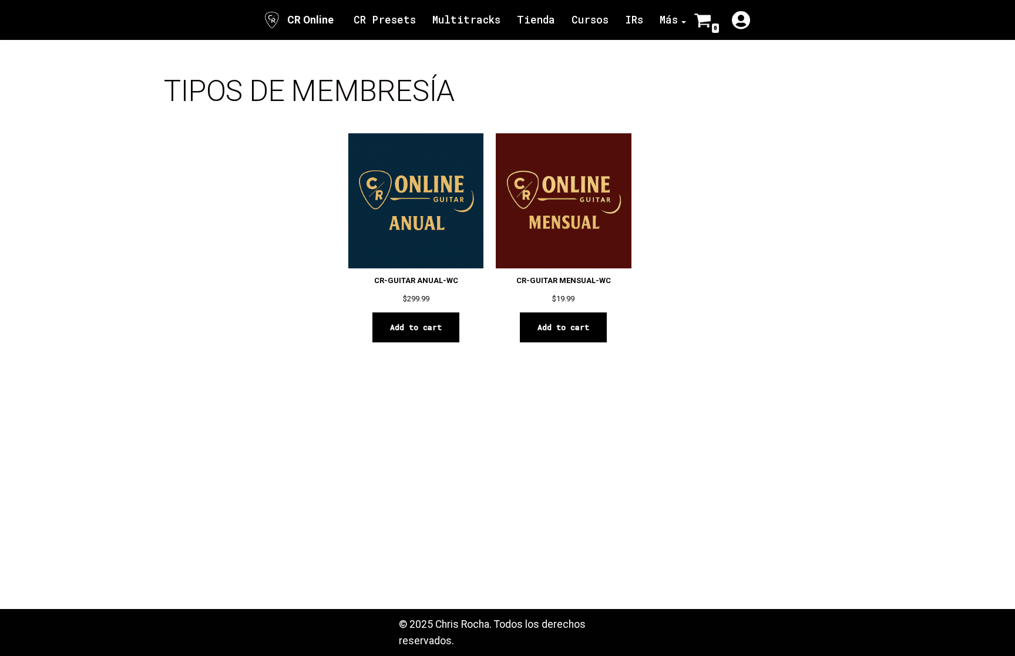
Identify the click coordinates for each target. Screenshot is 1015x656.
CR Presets (385, 19)
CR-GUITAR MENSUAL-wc (563, 280)
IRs (634, 19)
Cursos (590, 19)
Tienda (536, 19)
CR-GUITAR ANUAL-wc (416, 280)
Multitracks (466, 19)
